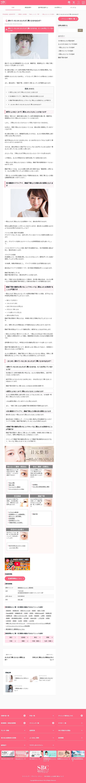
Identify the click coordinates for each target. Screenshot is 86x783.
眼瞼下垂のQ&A (63, 57)
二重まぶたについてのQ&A (66, 54)
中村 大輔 (20, 599)
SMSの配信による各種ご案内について (54, 776)
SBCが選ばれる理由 (64, 730)
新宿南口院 (16, 610)
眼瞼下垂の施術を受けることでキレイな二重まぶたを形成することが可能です (29, 100)
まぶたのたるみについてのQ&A (67, 44)
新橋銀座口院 (18, 613)
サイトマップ (25, 776)
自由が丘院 (33, 618)
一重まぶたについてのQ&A (66, 47)
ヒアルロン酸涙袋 (13, 512)
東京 (11, 637)
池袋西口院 (9, 615)
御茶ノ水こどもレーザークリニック (15, 623)
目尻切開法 (12, 518)
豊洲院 (8, 618)
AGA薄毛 (57, 7)
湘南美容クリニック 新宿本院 (25, 587)
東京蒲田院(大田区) (17, 618)
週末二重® (11, 485)
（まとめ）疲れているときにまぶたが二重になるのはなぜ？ (24, 104)
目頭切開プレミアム (14, 520)
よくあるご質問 (34, 738)
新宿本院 (8, 610)
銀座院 (34, 610)
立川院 (20, 621)
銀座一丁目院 (41, 610)
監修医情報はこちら (15, 578)
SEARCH (78, 3)
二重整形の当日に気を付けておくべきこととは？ (46, 679)
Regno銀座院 (9, 613)
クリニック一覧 (34, 723)
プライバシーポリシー (37, 776)
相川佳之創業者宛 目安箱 (8, 738)
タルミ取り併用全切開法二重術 (41, 486)
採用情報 (61, 738)
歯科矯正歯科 (42, 7)
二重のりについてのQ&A (65, 51)
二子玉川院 (41, 618)
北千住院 (26, 618)
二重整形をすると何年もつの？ (21, 679)
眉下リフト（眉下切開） (15, 516)
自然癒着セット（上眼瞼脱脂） (17, 514)
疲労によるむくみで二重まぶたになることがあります (23, 92)
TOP (13, 7)
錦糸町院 (48, 615)
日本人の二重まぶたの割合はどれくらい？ (43, 658)
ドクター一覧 (62, 723)
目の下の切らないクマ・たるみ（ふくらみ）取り (17, 546)
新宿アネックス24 (25, 610)
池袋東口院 (49, 613)
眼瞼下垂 (35, 514)
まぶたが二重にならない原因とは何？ (15, 658)
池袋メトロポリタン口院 (20, 615)
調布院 (14, 621)
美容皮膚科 (28, 7)
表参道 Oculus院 (39, 613)
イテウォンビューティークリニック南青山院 (38, 623)
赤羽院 (48, 618)
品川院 (30, 615)
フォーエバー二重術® (14, 487)
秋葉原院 (36, 615)
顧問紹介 (3, 745)
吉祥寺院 (8, 621)
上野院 (42, 615)
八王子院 (31, 621)
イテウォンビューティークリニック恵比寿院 (18, 626)
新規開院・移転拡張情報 (8, 723)
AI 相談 (69, 3)
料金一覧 (32, 716)
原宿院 (31, 613)
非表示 (31, 89)
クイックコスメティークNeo (16, 489)
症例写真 (32, 730)
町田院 (25, 621)
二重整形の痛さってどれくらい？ (21, 689)
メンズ (72, 7)
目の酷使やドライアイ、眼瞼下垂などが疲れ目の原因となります (26, 96)
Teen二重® (12, 483)
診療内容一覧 (5, 716)
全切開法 (35, 484)
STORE (73, 3)
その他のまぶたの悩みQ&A (66, 40)
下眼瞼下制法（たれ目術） (16, 522)
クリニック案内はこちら (65, 716)
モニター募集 (5, 730)
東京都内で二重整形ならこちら (15, 629)
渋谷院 (26, 613)
